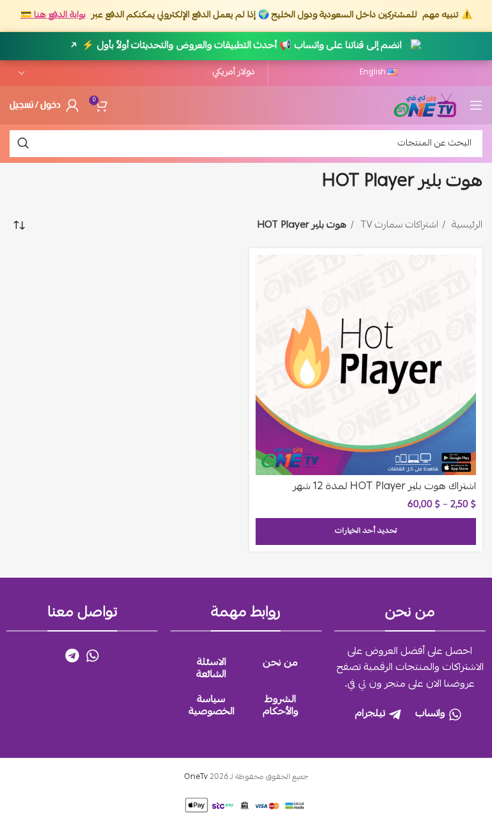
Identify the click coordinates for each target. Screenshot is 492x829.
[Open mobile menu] (476, 105)
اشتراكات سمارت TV (397, 225)
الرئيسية (465, 225)
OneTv (196, 777)
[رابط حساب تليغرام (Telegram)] (72, 655)
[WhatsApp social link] (92, 655)
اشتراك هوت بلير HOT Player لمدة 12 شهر (384, 487)
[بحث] (23, 143)
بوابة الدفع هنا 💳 (53, 15)
